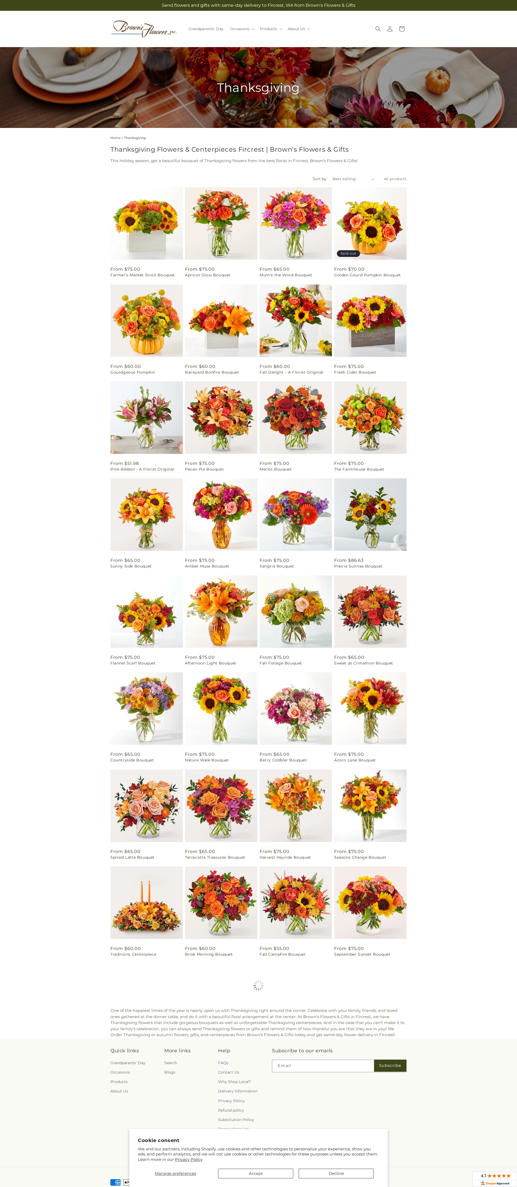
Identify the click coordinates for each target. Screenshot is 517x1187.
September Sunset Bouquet (362, 954)
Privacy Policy (188, 1159)
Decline (336, 1173)
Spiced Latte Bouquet (132, 857)
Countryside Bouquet (132, 760)
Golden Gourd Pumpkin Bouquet (367, 275)
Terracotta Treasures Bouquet (215, 857)
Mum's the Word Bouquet (286, 275)
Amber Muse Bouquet (207, 566)
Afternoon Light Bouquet (210, 663)
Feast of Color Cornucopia (137, 1051)
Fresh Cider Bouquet (355, 372)
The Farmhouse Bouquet (359, 469)
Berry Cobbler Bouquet (283, 760)
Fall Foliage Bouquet (281, 663)
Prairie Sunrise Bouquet (358, 566)
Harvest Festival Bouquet (210, 1051)
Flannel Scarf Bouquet (133, 663)
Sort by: (320, 178)
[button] (242, 28)
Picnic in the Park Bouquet (287, 1051)
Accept (256, 1173)
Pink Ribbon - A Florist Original (142, 469)
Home (115, 138)
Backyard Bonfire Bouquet (212, 372)
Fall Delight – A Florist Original (291, 372)
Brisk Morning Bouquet (209, 954)
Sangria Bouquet (277, 566)
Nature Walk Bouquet (207, 760)
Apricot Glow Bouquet (207, 275)
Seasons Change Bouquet (360, 857)
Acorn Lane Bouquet (355, 760)
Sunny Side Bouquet (131, 566)
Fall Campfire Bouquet (283, 954)
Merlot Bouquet (276, 469)
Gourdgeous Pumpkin (132, 372)
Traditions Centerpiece (133, 954)
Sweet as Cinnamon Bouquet (363, 663)
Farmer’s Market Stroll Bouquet (142, 275)
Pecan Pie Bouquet (204, 469)
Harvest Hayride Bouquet (285, 857)
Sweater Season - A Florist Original (370, 1051)
